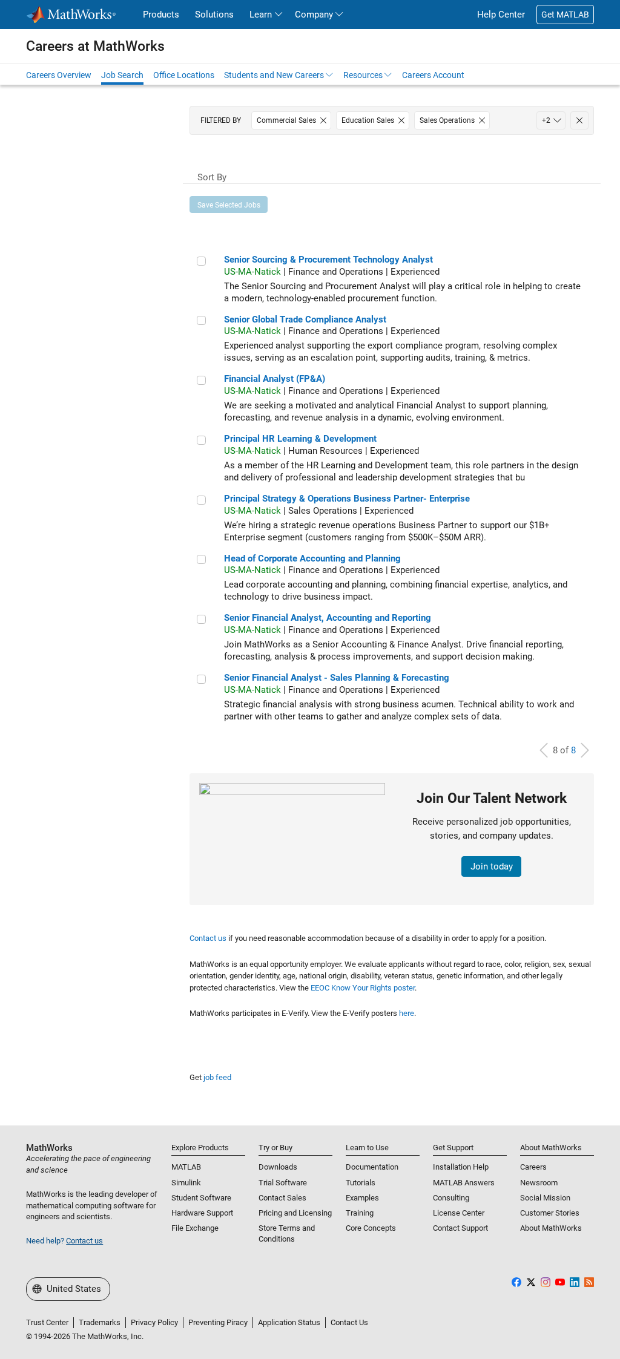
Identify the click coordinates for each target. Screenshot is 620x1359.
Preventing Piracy (218, 1322)
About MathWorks (551, 1228)
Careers (533, 1166)
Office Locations (183, 75)
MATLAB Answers (464, 1182)
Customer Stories (549, 1212)
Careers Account (433, 75)
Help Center (501, 14)
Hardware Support (202, 1212)
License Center (458, 1212)
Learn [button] (260, 14)
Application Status (289, 1322)
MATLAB (186, 1166)
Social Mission (545, 1197)
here (406, 1013)
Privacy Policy (154, 1322)
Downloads (278, 1166)
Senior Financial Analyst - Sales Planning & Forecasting (336, 677)
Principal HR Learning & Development (300, 438)
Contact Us (349, 1322)
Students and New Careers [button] (274, 75)
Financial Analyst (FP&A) (274, 378)
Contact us (208, 938)
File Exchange (195, 1228)
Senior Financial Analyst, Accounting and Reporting (327, 617)
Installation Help (461, 1166)
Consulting (451, 1197)
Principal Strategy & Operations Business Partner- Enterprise (347, 498)
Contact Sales (282, 1197)
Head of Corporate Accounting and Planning (312, 558)
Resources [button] (363, 75)
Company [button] (314, 14)
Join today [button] (491, 866)
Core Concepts (371, 1228)
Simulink (186, 1182)
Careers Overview (58, 75)
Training (360, 1212)
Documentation (372, 1166)
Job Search (122, 75)
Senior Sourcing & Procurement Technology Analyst (328, 259)
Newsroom (539, 1182)
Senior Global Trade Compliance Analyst (305, 319)
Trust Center (47, 1322)
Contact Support (460, 1228)
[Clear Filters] (579, 120)
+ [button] (546, 120)
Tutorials (360, 1182)
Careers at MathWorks (95, 46)
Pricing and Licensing (295, 1212)
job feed (217, 1077)
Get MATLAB (565, 14)
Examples (362, 1197)
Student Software (201, 1197)
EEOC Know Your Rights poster (363, 987)
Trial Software (283, 1182)
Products (161, 14)
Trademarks (99, 1322)
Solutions (214, 14)
